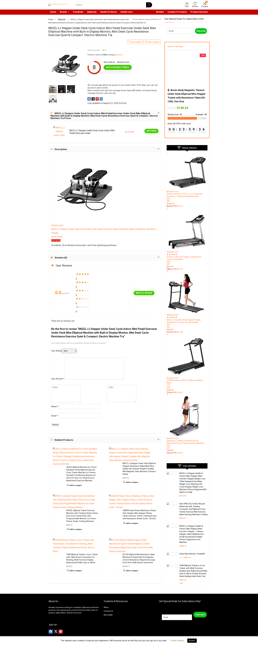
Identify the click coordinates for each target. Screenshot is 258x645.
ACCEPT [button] (192, 641)
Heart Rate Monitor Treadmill (192, 554)
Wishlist (160, 12)
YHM (181, 583)
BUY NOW (151, 131)
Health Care (127, 12)
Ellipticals (92, 12)
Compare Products (177, 12)
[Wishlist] (195, 4)
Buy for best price (117, 67)
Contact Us (108, 611)
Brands (63, 12)
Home (53, 12)
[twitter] (55, 632)
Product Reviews (199, 12)
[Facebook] (51, 632)
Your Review (57, 378)
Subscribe (201, 31)
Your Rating (56, 350)
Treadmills (78, 12)
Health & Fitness (108, 12)
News (106, 607)
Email (54, 415)
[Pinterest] (60, 632)
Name (54, 406)
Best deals (108, 615)
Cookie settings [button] (177, 640)
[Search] (149, 4)
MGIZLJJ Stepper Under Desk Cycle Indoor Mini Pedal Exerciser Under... (92, 131)
